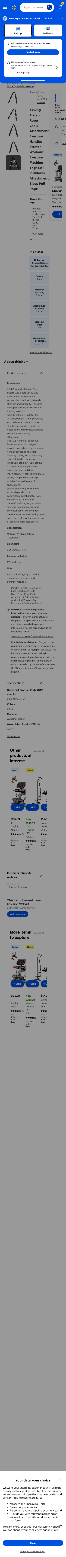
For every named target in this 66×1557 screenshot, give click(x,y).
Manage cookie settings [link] (32, 1551)
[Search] (49, 7)
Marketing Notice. (48, 1526)
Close (33, 1543)
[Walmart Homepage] (14, 7)
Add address (33, 52)
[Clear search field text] (44, 7)
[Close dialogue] (60, 1480)
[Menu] (5, 7)
